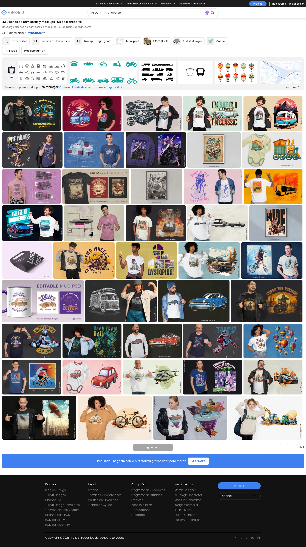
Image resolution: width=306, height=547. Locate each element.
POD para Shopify (57, 525)
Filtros (13, 50)
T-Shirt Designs (55, 495)
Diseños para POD (57, 515)
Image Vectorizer (186, 505)
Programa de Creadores (148, 490)
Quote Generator (187, 515)
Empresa (137, 500)
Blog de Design (55, 490)
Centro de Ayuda (100, 505)
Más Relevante (33, 50)
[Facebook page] (241, 537)
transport (35, 33)
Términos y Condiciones (104, 495)
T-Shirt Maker (183, 510)
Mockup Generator (188, 500)
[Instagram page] (235, 537)
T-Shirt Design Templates (62, 505)
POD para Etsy (55, 520)
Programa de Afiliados (146, 495)
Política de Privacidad (103, 500)
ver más (291, 87)
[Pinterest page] (247, 537)
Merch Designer (185, 490)
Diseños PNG (54, 500)
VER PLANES (198, 461)
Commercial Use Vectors (62, 510)
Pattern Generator (187, 520)
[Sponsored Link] (36, 72)
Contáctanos (140, 510)
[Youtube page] (252, 537)
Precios (93, 490)
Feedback (138, 515)
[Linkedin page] (258, 537)
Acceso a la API (141, 505)
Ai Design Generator (188, 495)
